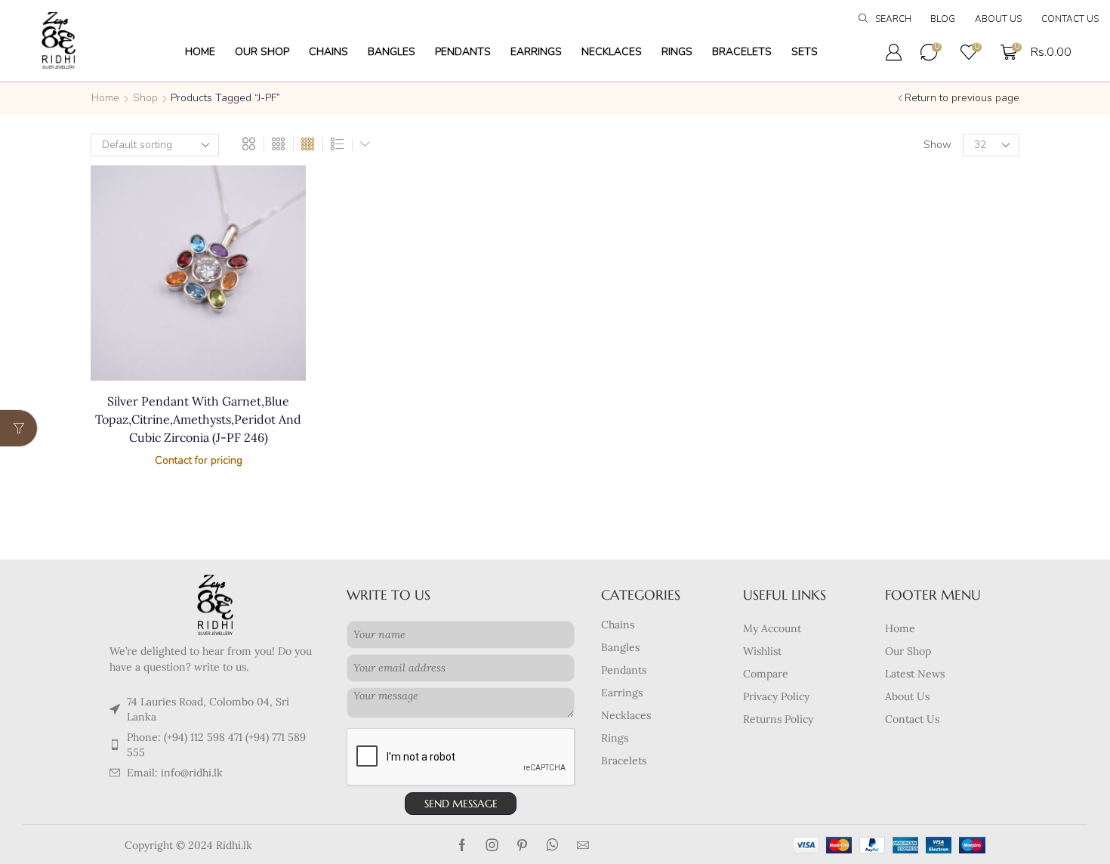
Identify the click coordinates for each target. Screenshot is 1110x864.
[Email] (583, 845)
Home (105, 98)
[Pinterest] (522, 845)
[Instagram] (492, 845)
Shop (145, 98)
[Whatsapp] (552, 845)
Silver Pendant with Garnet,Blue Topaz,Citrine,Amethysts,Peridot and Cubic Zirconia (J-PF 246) (198, 419)
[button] (885, 19)
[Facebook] (462, 845)
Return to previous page (962, 98)
